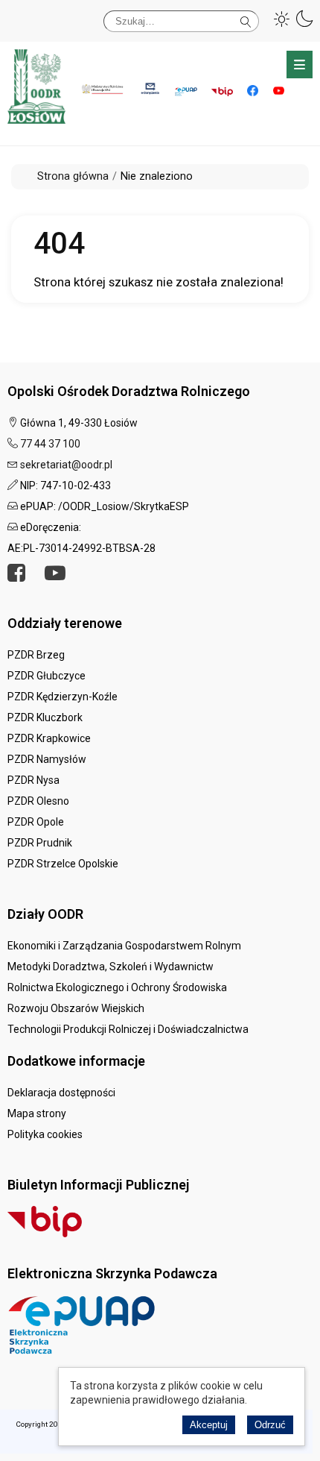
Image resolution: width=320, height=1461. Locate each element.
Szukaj (246, 19)
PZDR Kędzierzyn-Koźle (62, 697)
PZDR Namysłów (46, 759)
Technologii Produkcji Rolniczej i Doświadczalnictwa (128, 1029)
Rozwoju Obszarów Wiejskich (75, 1008)
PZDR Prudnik (39, 843)
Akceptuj (209, 1424)
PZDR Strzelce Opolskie (62, 864)
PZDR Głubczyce (46, 676)
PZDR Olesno (38, 801)
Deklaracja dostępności (61, 1093)
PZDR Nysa (33, 780)
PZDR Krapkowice (49, 738)
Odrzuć (270, 1424)
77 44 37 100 (50, 444)
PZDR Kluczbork (45, 717)
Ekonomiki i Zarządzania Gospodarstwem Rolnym (124, 946)
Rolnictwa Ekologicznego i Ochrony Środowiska (117, 987)
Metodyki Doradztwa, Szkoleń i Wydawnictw (110, 967)
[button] (282, 18)
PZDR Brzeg (36, 655)
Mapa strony (36, 1113)
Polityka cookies (45, 1134)
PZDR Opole (35, 822)
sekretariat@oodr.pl (66, 465)
